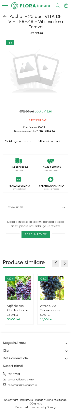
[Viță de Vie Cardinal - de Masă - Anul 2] (19, 288)
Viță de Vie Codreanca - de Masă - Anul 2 (52, 308)
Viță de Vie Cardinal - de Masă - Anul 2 (18, 308)
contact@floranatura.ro (20, 379)
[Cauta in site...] (58, 6)
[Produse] (5, 5)
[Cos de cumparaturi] (66, 6)
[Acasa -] (30, 6)
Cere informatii (50, 141)
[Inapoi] (3, 16)
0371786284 (13, 374)
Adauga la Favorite (19, 141)
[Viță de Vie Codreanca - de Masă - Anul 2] (52, 288)
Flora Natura (36, 32)
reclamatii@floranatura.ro (22, 385)
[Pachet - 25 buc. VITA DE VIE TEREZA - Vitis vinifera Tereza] (35, 72)
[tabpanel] (35, 72)
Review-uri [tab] (14, 207)
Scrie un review (36, 234)
